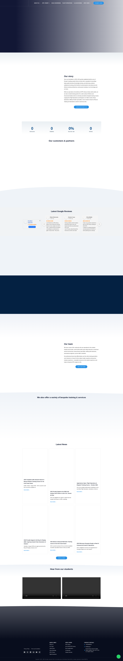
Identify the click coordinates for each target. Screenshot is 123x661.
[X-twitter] (27, 652)
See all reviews (32, 226)
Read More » (27, 489)
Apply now (86, 3)
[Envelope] (33, 652)
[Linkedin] (30, 652)
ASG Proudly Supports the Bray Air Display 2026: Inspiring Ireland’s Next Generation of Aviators (35, 542)
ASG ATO (30, 222)
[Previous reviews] (44, 224)
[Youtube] (36, 652)
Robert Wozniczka (54, 217)
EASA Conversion (56, 3)
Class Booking (78, 3)
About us (36, 3)
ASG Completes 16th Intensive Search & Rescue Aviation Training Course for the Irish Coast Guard (34, 481)
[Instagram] (39, 652)
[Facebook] (24, 652)
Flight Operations (67, 3)
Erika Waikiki (89, 217)
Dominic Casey (71, 217)
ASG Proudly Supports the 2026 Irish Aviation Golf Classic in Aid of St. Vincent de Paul (60, 493)
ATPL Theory (45, 3)
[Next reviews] (99, 224)
